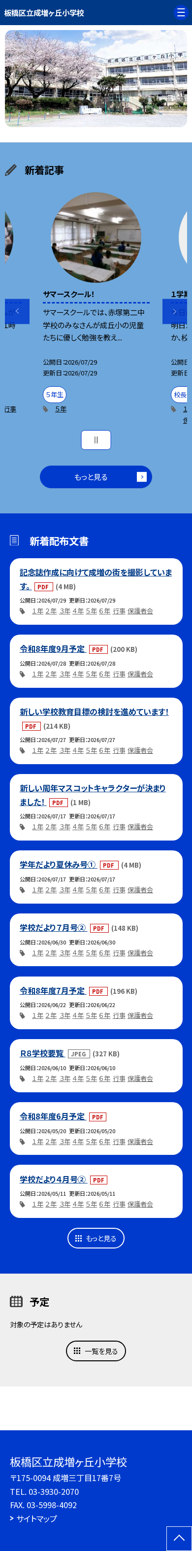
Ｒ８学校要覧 (42, 1053)
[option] (96, 78)
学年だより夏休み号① (58, 864)
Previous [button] (17, 311)
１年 (37, 610)
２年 (51, 610)
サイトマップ (36, 1518)
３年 (64, 610)
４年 (78, 610)
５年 (60, 408)
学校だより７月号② (54, 927)
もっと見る (90, 476)
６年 (104, 610)
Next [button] (175, 311)
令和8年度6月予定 (53, 1116)
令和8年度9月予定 (53, 648)
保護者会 (140, 610)
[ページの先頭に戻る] (179, 1539)
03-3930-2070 (54, 1491)
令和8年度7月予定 (53, 990)
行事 (9, 408)
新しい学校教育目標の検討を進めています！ (94, 711)
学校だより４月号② (54, 1179)
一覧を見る (101, 1351)
